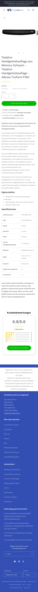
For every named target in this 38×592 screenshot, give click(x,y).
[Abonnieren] (31, 554)
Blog (5, 443)
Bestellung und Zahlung (12, 470)
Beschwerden (8, 492)
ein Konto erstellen (10, 497)
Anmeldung (8, 501)
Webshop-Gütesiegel (11, 448)
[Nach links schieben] (14, 53)
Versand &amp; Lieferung (12, 474)
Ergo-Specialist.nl (11, 581)
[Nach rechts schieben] (23, 53)
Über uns (7, 434)
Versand (10, 88)
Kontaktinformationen (16, 587)
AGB (24, 584)
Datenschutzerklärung (11, 452)
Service (6, 488)
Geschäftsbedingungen (11, 457)
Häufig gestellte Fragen (11, 483)
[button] (4, 10)
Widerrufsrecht (32, 581)
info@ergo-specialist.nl (12, 413)
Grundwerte (8, 429)
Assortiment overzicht (11, 425)
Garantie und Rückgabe (11, 479)
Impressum (27, 587)
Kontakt (6, 438)
